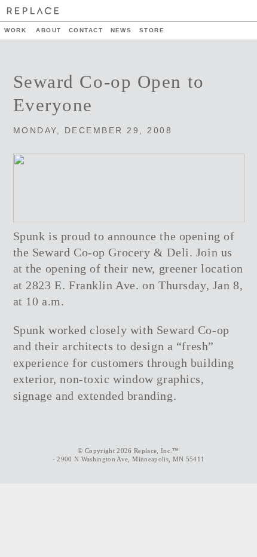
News (121, 30)
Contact (86, 30)
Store (151, 30)
